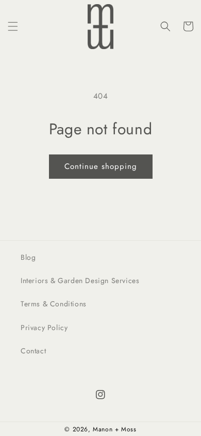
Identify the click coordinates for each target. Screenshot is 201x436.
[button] (13, 26)
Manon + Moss (114, 429)
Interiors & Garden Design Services (80, 280)
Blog (28, 257)
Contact (33, 351)
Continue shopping (100, 166)
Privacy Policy (44, 327)
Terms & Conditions (54, 304)
